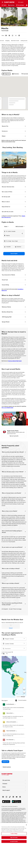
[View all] (10, 625)
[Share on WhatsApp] (12, 35)
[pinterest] (20, 796)
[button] (8, 247)
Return (5, 226)
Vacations (12, 5)
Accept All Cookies (14, 841)
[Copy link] (15, 35)
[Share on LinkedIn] (19, 35)
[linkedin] (13, 796)
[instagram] (6, 796)
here (24, 538)
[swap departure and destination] (22, 233)
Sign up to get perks (14, 435)
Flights (4, 5)
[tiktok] (9, 796)
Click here (11, 810)
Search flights (14, 253)
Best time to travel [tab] (15, 40)
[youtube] (16, 796)
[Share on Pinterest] (9, 35)
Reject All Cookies (14, 837)
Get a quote (20, 2)
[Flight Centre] (9, 2)
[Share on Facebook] (6, 35)
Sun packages (21, 5)
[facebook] (3, 796)
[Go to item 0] (13, 167)
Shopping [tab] (7, 40)
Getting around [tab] (24, 40)
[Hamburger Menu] (2, 2)
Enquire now (5, 761)
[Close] (26, 824)
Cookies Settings (14, 833)
